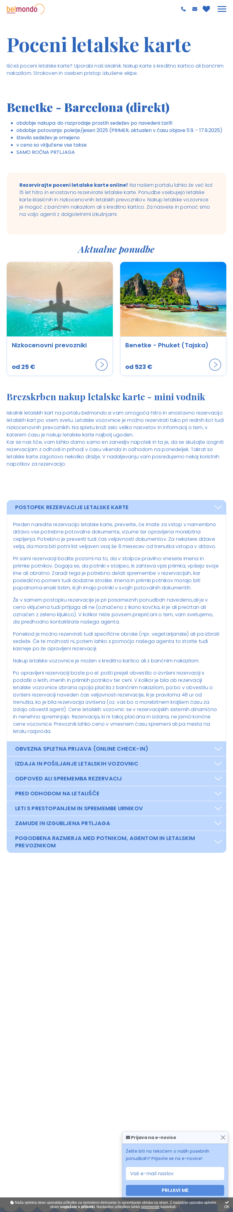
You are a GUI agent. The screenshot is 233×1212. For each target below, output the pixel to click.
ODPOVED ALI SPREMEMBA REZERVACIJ (68, 778)
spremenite (150, 1207)
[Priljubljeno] (206, 9)
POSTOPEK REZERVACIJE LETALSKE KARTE (72, 507)
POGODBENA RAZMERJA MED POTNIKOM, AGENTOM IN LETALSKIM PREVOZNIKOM (105, 841)
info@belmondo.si (195, 9)
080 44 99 (184, 9)
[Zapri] (223, 1137)
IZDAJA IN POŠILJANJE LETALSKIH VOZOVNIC (76, 763)
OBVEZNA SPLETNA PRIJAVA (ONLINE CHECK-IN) (81, 748)
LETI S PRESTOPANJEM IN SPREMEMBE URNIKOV (79, 808)
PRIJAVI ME (175, 1190)
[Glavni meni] (222, 9)
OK (226, 1207)
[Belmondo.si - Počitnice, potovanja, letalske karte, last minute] (26, 9)
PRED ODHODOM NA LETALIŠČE (57, 793)
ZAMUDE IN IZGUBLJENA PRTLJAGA (62, 823)
